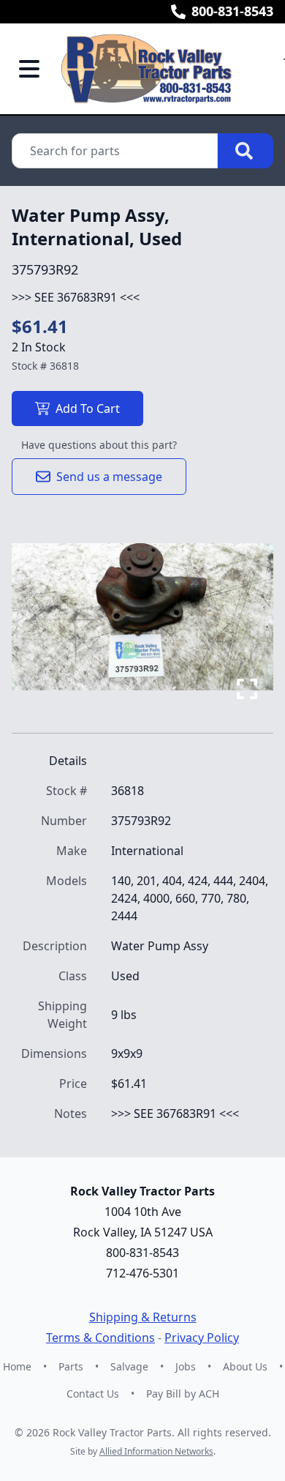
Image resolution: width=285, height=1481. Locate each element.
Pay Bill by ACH (182, 1393)
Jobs (185, 1366)
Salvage (129, 1366)
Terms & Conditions (100, 1337)
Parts (70, 1366)
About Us (245, 1366)
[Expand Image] (247, 689)
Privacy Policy (201, 1337)
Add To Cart (88, 408)
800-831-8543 (232, 11)
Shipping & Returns (143, 1317)
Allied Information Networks (156, 1451)
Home (17, 1366)
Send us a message (109, 477)
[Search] (245, 150)
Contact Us (92, 1393)
